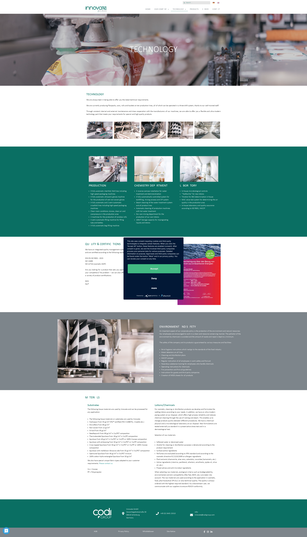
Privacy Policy (123, 531)
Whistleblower (148, 531)
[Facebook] (204, 532)
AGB (95, 531)
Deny (154, 278)
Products (194, 9)
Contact (216, 9)
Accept (154, 268)
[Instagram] (208, 532)
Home (148, 9)
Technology (178, 9)
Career (205, 9)
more (154, 288)
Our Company (160, 9)
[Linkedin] (211, 532)
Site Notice (171, 531)
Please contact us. (106, 463)
